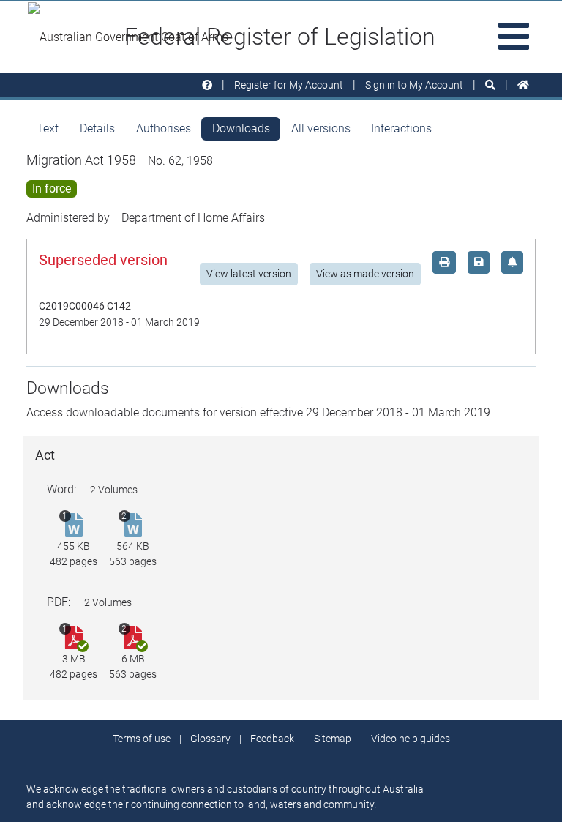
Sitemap (332, 738)
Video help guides (410, 738)
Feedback (272, 738)
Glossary (210, 738)
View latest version (248, 274)
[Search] (490, 85)
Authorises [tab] (163, 128)
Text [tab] (48, 128)
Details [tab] (97, 128)
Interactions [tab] (401, 128)
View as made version (365, 274)
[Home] (523, 85)
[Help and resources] (207, 85)
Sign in (414, 85)
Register (288, 85)
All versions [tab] (321, 128)
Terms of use (142, 738)
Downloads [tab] (241, 128)
